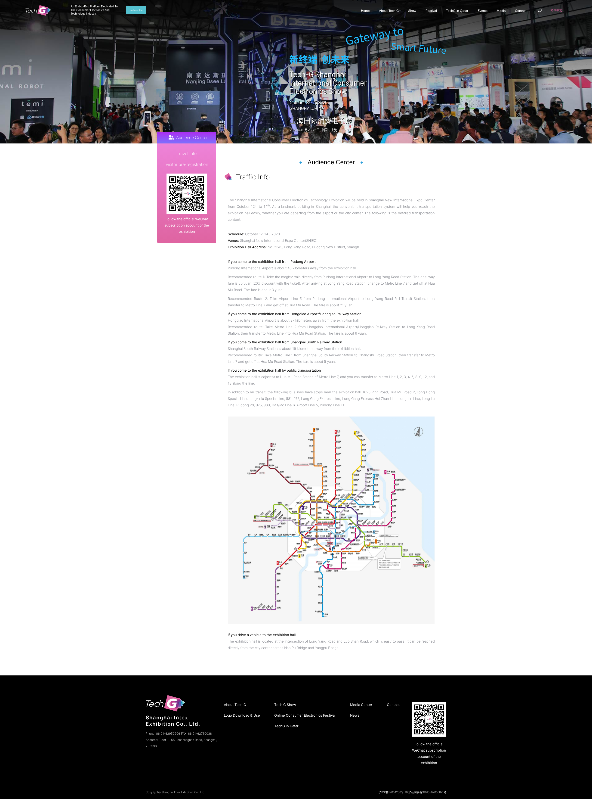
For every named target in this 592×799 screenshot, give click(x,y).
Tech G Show (285, 705)
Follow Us (136, 10)
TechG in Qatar (286, 726)
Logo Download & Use (242, 715)
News (354, 715)
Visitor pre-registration (187, 164)
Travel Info (187, 153)
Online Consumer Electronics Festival (305, 715)
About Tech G (235, 705)
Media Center (361, 705)
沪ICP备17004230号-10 (393, 792)
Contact (393, 705)
